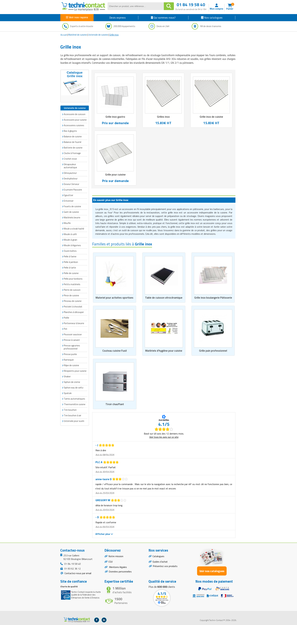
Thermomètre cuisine (74, 404)
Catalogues (158, 556)
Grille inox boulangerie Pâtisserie (213, 298)
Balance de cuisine (73, 136)
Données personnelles (120, 571)
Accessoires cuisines (74, 125)
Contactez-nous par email (77, 573)
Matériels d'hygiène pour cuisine (163, 351)
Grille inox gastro (115, 117)
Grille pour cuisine (115, 175)
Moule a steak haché (74, 228)
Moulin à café (70, 234)
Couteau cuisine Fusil (114, 351)
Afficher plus (103, 534)
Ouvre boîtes (70, 251)
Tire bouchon (70, 410)
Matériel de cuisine (77, 34)
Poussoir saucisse (73, 334)
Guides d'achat (160, 561)
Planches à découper (74, 312)
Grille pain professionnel (213, 351)
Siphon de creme (72, 382)
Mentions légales (117, 567)
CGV (110, 561)
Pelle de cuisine (71, 273)
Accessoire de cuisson (74, 114)
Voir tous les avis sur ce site (164, 437)
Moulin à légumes (72, 245)
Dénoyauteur (70, 173)
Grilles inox (163, 117)
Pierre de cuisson (72, 290)
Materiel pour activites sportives (114, 298)
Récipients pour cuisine (75, 371)
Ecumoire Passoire (73, 189)
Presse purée (70, 354)
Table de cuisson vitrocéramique (163, 298)
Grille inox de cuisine (211, 117)
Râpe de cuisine (71, 365)
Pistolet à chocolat (73, 306)
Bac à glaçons (70, 131)
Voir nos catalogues (211, 571)
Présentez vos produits (165, 566)
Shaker (67, 376)
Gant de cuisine (71, 212)
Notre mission (115, 556)
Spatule (68, 393)
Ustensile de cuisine (98, 34)
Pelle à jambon (71, 262)
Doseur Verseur (71, 184)
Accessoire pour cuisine (75, 120)
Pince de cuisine (71, 295)
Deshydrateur (70, 178)
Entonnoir (68, 201)
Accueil (63, 34)
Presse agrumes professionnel (72, 347)
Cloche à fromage (72, 153)
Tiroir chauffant (114, 404)
